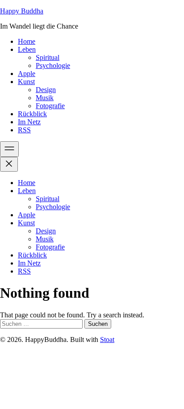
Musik (45, 97)
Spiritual (47, 57)
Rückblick (32, 114)
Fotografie (50, 106)
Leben (27, 49)
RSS (24, 130)
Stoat (107, 339)
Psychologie (53, 65)
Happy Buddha (21, 11)
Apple (26, 73)
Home (26, 41)
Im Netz (29, 122)
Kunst (26, 81)
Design (46, 89)
